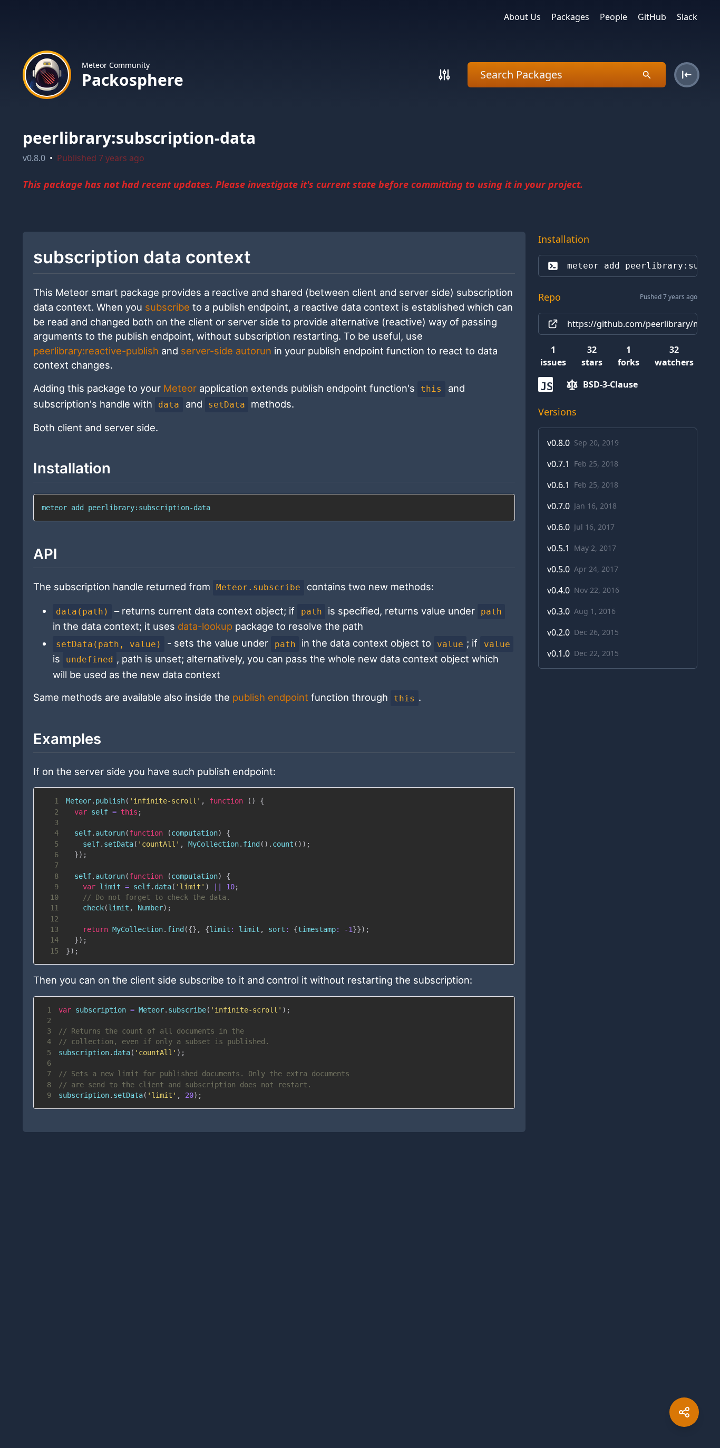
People (613, 17)
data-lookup (205, 626)
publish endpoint (270, 697)
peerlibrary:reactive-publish (96, 350)
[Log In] (686, 74)
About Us (522, 17)
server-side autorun (226, 350)
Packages (570, 17)
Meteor (180, 388)
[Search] (444, 74)
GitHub (652, 17)
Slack (687, 17)
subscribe (167, 307)
